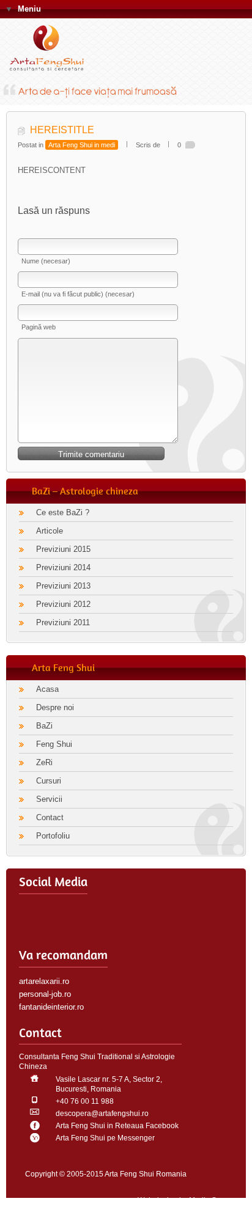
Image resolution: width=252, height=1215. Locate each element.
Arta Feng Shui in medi (81, 145)
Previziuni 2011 (63, 622)
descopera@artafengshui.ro (102, 1113)
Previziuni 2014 (63, 567)
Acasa (47, 689)
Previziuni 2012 (63, 604)
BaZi (44, 725)
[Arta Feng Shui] (52, 50)
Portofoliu (53, 835)
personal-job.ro (45, 994)
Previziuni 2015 (63, 549)
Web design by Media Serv (182, 1200)
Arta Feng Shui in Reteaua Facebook (117, 1125)
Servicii (49, 799)
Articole (49, 530)
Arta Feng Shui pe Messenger (105, 1138)
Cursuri (48, 780)
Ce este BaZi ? (62, 512)
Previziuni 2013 (63, 585)
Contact (50, 817)
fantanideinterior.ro (51, 1006)
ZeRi (44, 762)
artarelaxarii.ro (44, 981)
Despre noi (55, 707)
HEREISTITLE (62, 130)
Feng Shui (54, 744)
